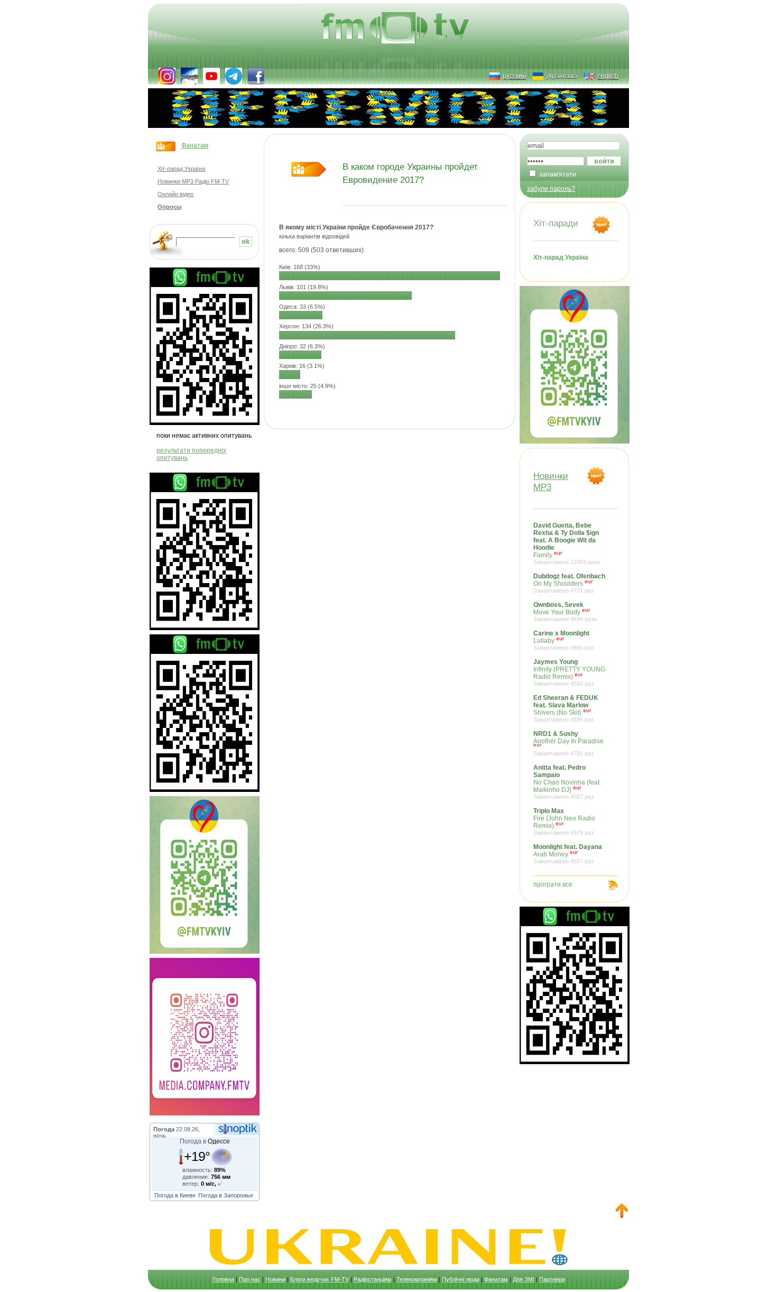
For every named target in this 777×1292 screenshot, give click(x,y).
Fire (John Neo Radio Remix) (564, 821)
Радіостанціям (373, 1279)
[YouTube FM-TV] (211, 76)
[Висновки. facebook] (189, 76)
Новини (275, 1279)
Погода (163, 1129)
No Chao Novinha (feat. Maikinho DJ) (567, 782)
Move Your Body (565, 611)
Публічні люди (460, 1279)
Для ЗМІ (523, 1279)
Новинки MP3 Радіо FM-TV (193, 181)
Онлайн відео (175, 194)
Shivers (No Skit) (565, 708)
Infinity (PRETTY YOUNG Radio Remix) (569, 672)
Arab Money (567, 853)
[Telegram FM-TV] (233, 76)
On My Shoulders (569, 583)
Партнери (552, 1279)
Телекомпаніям (416, 1279)
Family (566, 543)
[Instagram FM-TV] (167, 76)
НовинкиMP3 (550, 481)
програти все (552, 884)
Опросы (169, 207)
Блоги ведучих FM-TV (319, 1279)
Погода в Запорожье (225, 1195)
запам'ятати (557, 174)
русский (514, 76)
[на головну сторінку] (396, 29)
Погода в (205, 1141)
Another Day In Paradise (568, 743)
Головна (223, 1279)
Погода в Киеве (175, 1195)
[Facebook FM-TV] (255, 76)
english (607, 76)
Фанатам (194, 145)
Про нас (250, 1279)
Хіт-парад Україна (181, 168)
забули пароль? (551, 188)
